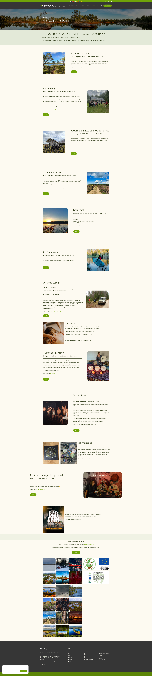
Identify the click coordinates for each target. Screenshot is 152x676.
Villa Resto (70, 655)
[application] (84, 5)
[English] (72, 1)
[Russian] (73, 1)
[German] (81, 1)
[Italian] (80, 1)
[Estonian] (70, 1)
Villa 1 (85, 653)
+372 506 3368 (47, 661)
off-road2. (58, 311)
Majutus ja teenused (72, 653)
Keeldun (15, 671)
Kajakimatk (83, 225)
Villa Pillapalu (48, 5)
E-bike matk (80, 148)
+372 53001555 (46, 656)
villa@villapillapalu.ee (89, 544)
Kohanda (8, 671)
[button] (101, 6)
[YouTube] (111, 1)
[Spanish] (78, 1)
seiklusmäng (53, 109)
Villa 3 (85, 656)
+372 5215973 (46, 657)
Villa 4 (85, 657)
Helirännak (52, 373)
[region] (15, 669)
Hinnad (70, 657)
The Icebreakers (41, 489)
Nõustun (23, 671)
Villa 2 (85, 654)
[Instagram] (108, 1)
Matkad (70, 659)
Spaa (85, 651)
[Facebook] (106, 1)
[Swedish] (77, 1)
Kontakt (70, 661)
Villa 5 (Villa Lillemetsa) (88, 659)
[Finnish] (75, 1)
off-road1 (53, 311)
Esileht (69, 651)
